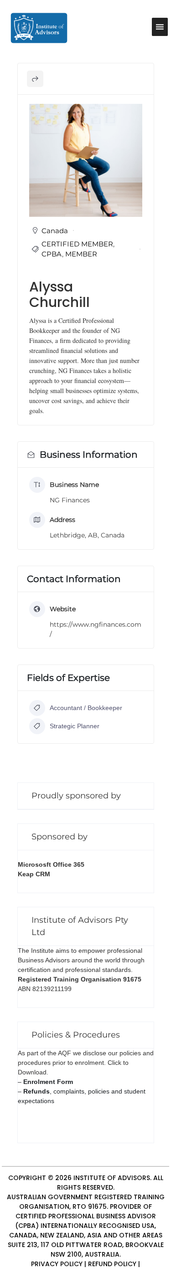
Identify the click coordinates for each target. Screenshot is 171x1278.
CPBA (51, 254)
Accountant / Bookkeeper (86, 707)
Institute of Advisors (111, 1177)
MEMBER (81, 254)
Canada (54, 230)
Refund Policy (112, 1263)
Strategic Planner (74, 726)
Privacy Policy (57, 1263)
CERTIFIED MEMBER (77, 244)
